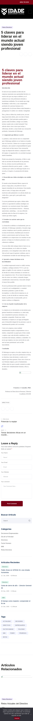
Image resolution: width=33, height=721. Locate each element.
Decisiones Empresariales (9, 533)
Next (3, 430)
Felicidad (21, 629)
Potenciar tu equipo (9, 422)
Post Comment (12, 503)
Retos (5, 637)
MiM (2, 546)
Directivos (4, 540)
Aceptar (17, 718)
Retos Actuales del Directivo (14, 703)
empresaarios (20, 625)
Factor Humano (6, 543)
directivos (5, 402)
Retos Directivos (7, 27)
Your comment (5, 481)
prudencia (22, 633)
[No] (31, 714)
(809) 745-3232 (24, 2)
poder (12, 633)
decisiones (19, 621)
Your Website (5, 472)
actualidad (7, 621)
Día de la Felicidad (7, 536)
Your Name (4, 453)
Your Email (4, 462)
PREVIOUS (5, 419)
